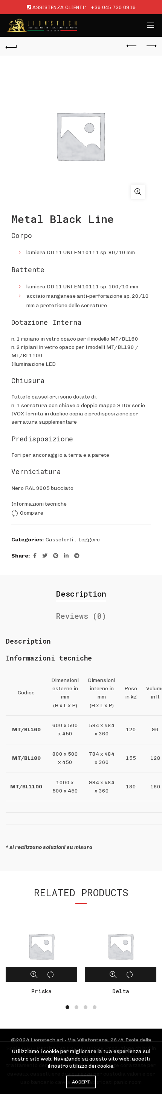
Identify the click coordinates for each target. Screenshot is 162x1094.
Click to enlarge (138, 192)
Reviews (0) (81, 616)
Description (81, 594)
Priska (41, 991)
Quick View (33, 974)
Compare (31, 513)
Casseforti (59, 539)
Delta (120, 991)
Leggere (89, 539)
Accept (81, 1082)
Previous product (131, 46)
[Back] (11, 46)
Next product (150, 46)
